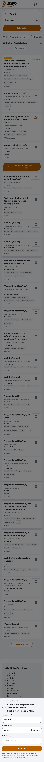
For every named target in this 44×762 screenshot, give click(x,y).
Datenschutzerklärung (8, 755)
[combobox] (21, 720)
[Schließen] (40, 702)
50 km (35, 730)
